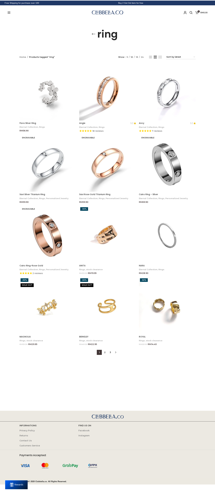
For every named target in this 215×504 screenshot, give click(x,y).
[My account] (185, 13)
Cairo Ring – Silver (148, 194)
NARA (142, 265)
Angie (82, 123)
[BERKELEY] (107, 305)
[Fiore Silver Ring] (48, 92)
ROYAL (142, 336)
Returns (24, 435)
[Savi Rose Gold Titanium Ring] (107, 163)
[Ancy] (167, 92)
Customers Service (30, 445)
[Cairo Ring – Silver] (167, 163)
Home (23, 57)
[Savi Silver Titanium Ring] (48, 163)
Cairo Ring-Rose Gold (31, 265)
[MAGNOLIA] (48, 305)
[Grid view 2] (150, 57)
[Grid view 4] (160, 57)
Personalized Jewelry (57, 198)
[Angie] (107, 92)
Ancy (141, 123)
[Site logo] (107, 12)
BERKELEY (83, 336)
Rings (42, 127)
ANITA (82, 265)
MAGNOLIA (25, 336)
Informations (28, 425)
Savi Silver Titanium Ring (32, 194)
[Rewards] (16, 484)
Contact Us (26, 440)
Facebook (84, 430)
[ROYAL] (167, 305)
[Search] (191, 13)
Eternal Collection (29, 127)
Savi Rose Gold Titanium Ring (94, 194)
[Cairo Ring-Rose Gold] (48, 234)
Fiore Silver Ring (28, 123)
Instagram (84, 435)
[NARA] (167, 234)
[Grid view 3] (155, 57)
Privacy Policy (27, 430)
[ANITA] (107, 234)
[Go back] (93, 34)
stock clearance (94, 269)
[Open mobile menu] (9, 13)
